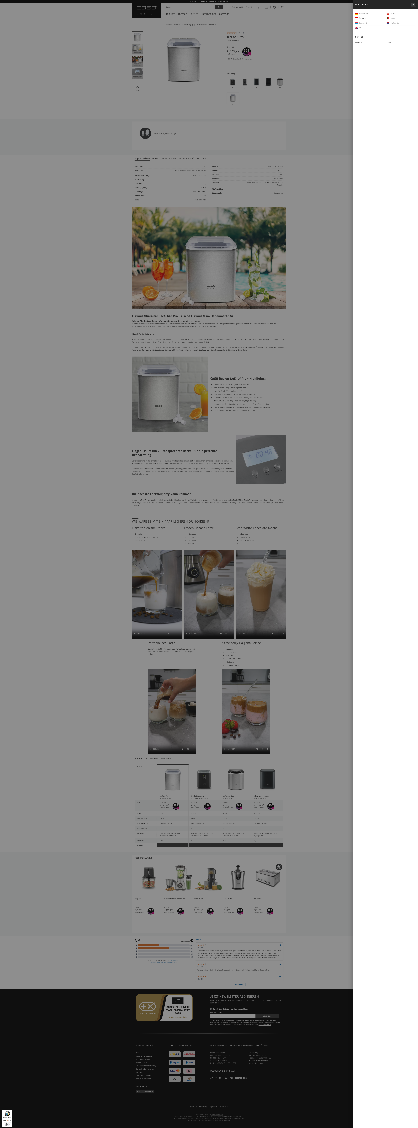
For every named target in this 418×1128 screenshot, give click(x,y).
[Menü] (11, 1111)
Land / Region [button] (361, 4)
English (389, 42)
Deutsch (358, 42)
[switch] (7, 1124)
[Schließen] (413, 4)
